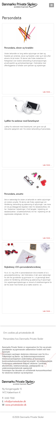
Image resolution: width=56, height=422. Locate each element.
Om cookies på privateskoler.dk (18, 332)
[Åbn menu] (51, 5)
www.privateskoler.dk (15, 404)
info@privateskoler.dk (15, 401)
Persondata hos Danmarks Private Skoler (23, 338)
